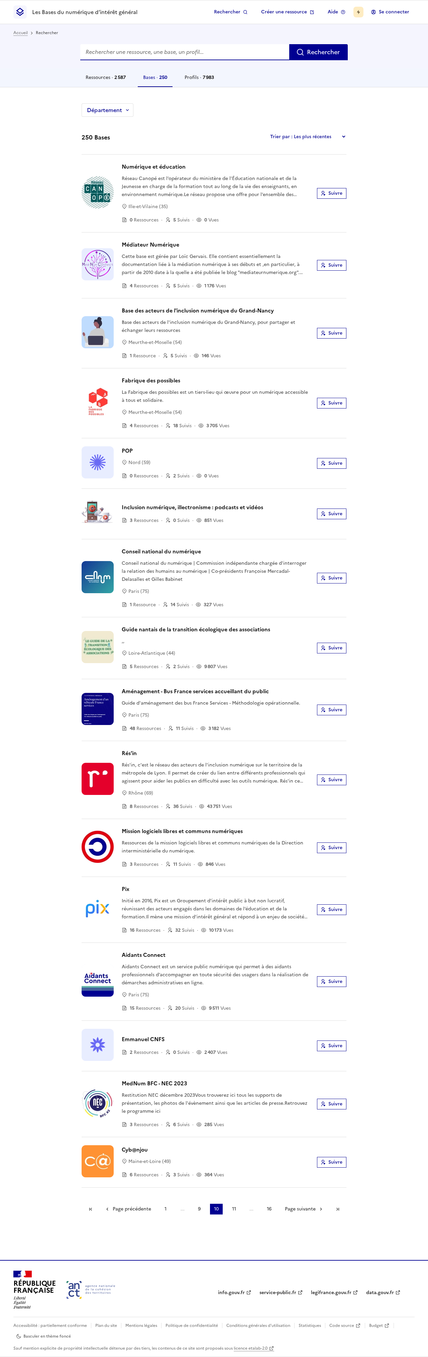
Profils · (199, 80)
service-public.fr (277, 1292)
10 (216, 1208)
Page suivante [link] (300, 1208)
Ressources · (105, 80)
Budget (376, 1326)
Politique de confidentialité (192, 1326)
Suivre (335, 193)
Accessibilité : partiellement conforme (50, 1326)
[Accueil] (91, 1290)
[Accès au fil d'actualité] (358, 12)
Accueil (20, 33)
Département (104, 110)
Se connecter (394, 11)
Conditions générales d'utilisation (258, 1326)
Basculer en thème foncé (47, 1336)
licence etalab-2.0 (251, 1348)
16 (269, 1208)
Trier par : (281, 136)
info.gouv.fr (231, 1292)
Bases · (155, 80)
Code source (341, 1326)
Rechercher (227, 11)
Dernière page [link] (337, 1209)
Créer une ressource (284, 11)
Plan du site (106, 1326)
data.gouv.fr (380, 1292)
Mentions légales (141, 1326)
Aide (333, 11)
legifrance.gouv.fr (331, 1292)
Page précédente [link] (132, 1208)
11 (234, 1208)
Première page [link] (90, 1209)
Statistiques (310, 1326)
